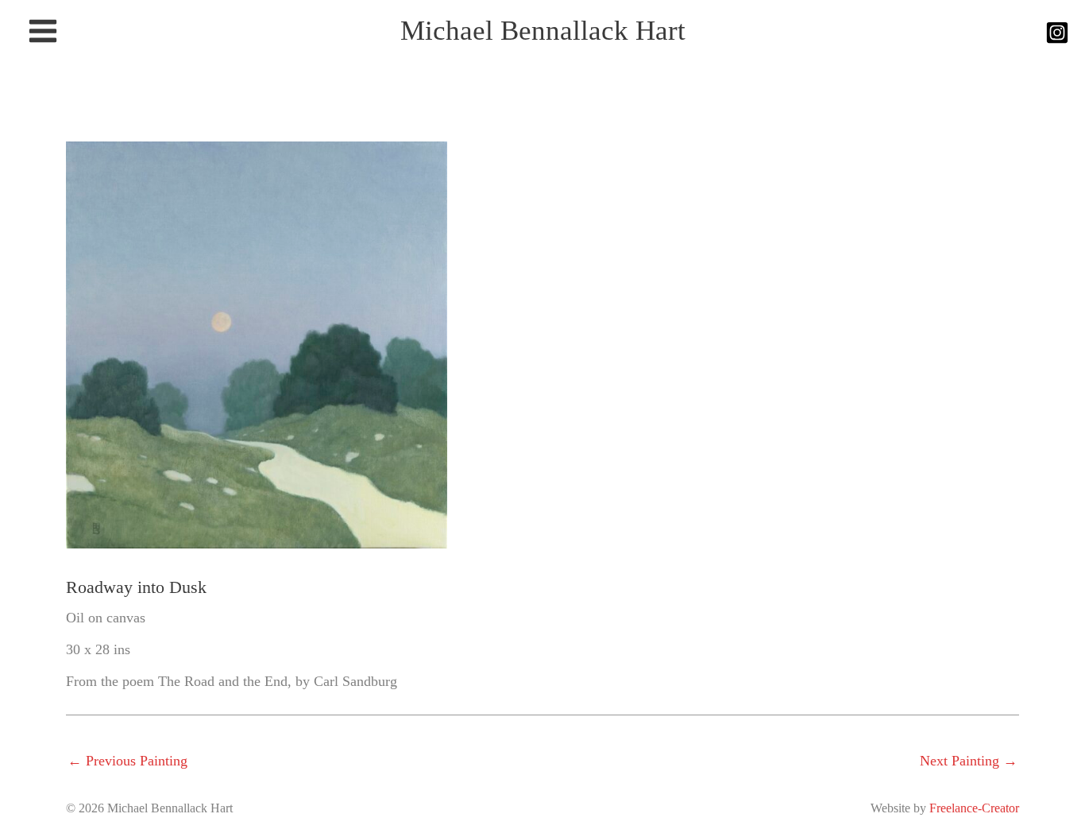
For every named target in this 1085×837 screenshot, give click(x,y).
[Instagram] (1057, 33)
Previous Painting (127, 761)
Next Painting (968, 761)
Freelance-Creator (974, 808)
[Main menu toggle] (42, 31)
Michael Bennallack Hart (542, 30)
